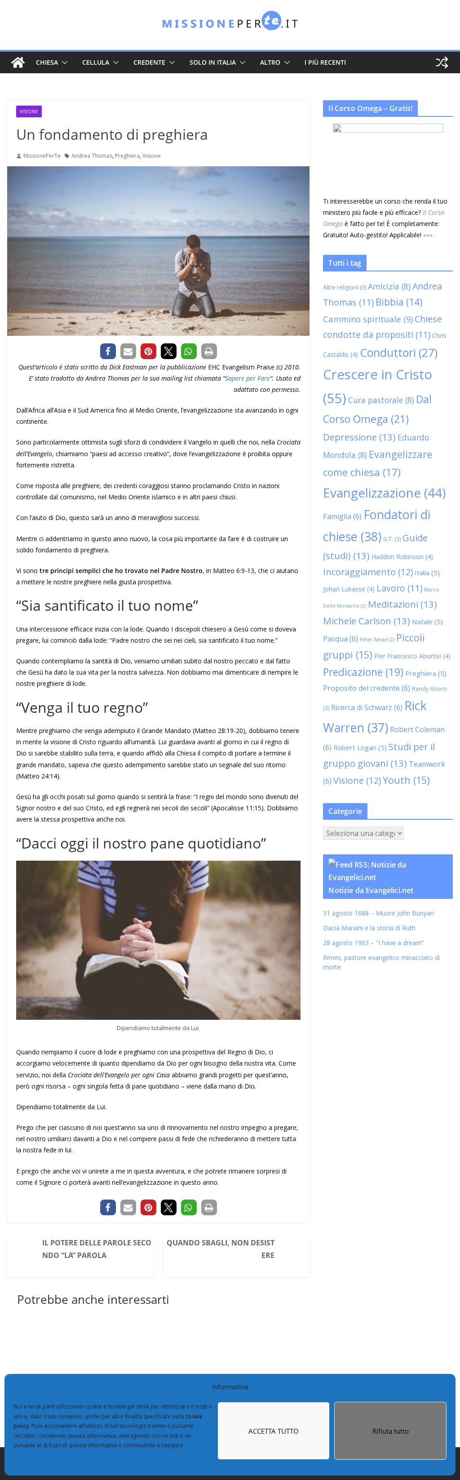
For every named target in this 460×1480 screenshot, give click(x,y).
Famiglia (375, 528)
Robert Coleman (365, 748)
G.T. (414, 551)
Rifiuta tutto (390, 1431)
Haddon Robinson (411, 568)
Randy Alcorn (364, 714)
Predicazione (382, 685)
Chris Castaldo (358, 365)
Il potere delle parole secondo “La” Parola (101, 1248)
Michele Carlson (376, 633)
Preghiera (127, 156)
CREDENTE (149, 62)
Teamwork (407, 781)
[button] (63, 62)
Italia (436, 584)
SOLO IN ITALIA (213, 62)
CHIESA (47, 62)
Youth (405, 796)
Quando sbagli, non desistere (232, 1248)
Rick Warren (388, 730)
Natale (436, 633)
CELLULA (95, 62)
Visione (29, 111)
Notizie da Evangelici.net (380, 907)
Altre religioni (354, 298)
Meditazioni (412, 616)
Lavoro (409, 600)
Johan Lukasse (358, 601)
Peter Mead (386, 652)
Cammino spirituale (377, 330)
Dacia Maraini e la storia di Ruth (379, 944)
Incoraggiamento (377, 584)
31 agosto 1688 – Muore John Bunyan (387, 929)
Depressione (368, 448)
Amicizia (398, 297)
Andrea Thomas (91, 156)
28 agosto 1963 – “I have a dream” (382, 959)
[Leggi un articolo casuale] (442, 62)
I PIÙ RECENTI (325, 62)
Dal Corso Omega (395, 430)
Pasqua (349, 651)
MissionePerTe (42, 156)
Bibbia (408, 313)
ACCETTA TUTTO (273, 1431)
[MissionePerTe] (18, 62)
